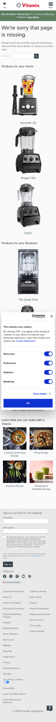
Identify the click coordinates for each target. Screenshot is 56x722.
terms (5, 558)
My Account (8, 639)
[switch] (48, 363)
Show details (40, 393)
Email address (8, 518)
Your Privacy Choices (13, 679)
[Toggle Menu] (51, 5)
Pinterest (17, 576)
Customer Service (38, 591)
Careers (7, 622)
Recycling (7, 651)
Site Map (7, 674)
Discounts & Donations (13, 608)
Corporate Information (13, 591)
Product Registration (39, 608)
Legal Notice (9, 656)
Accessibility (8, 688)
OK (28, 403)
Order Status (36, 597)
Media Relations (10, 628)
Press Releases (10, 634)
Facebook (4, 576)
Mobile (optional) (8, 528)
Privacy (6, 662)
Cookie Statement (25, 340)
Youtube (23, 576)
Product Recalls (37, 631)
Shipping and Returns (40, 614)
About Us (7, 597)
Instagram (29, 576)
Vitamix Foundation (12, 602)
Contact (33, 602)
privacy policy (35, 556)
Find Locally (35, 625)
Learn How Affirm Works (14, 694)
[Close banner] (51, 316)
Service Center (37, 620)
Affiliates (7, 645)
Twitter (11, 576)
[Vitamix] (28, 5)
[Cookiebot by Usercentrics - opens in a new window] (33, 316)
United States (13, 582)
